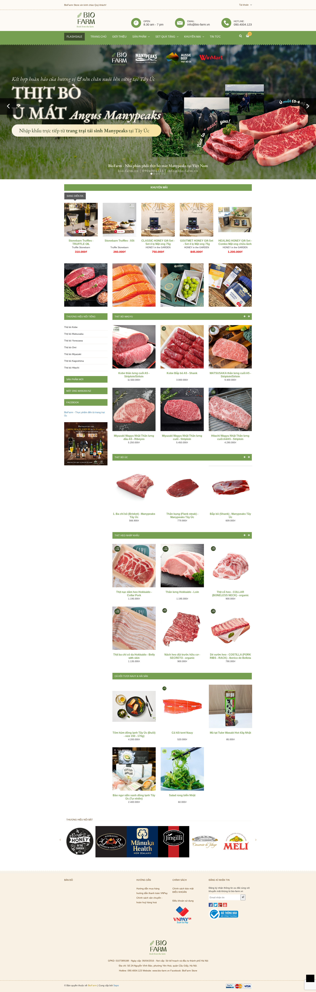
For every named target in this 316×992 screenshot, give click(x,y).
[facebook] (211, 905)
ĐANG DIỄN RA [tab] (75, 196)
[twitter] (215, 905)
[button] (8, 106)
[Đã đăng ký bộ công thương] (223, 910)
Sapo (116, 985)
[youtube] (225, 905)
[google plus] (220, 905)
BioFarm (92, 985)
